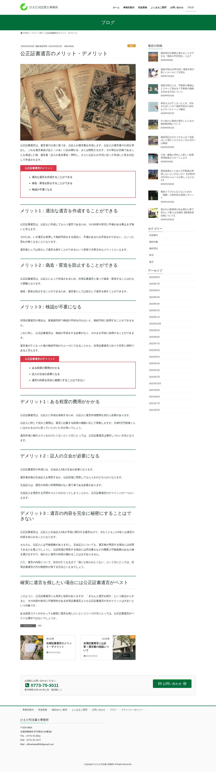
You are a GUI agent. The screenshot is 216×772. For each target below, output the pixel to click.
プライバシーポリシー (132, 709)
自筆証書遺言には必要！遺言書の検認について (96, 647)
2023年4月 (154, 297)
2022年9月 (154, 330)
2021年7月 (154, 403)
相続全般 (153, 242)
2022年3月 (154, 370)
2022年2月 (154, 377)
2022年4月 (154, 363)
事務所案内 (28, 709)
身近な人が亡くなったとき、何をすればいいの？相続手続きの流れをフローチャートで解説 (177, 106)
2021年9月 (154, 390)
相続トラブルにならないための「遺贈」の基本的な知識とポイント (177, 194)
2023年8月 (154, 277)
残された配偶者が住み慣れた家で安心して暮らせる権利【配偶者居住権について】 (177, 212)
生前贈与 (153, 235)
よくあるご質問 (79, 709)
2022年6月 (154, 350)
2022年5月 (154, 356)
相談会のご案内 (59, 709)
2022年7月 (154, 343)
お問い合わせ (98, 709)
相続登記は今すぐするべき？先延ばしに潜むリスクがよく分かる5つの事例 (178, 140)
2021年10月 (155, 383)
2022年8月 (154, 337)
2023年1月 (154, 317)
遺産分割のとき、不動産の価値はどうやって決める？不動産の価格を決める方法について (177, 88)
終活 (151, 255)
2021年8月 (154, 396)
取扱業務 (42, 709)
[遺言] (31, 642)
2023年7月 (154, 283)
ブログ (113, 709)
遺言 (132, 46)
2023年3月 (154, 303)
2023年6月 (154, 290)
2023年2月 (154, 310)
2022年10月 (155, 323)
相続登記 (153, 248)
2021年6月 (154, 410)
